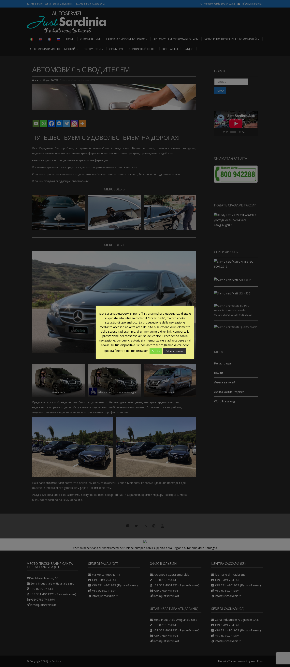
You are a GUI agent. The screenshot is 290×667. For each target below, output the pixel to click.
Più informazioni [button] (174, 350)
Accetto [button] (156, 350)
